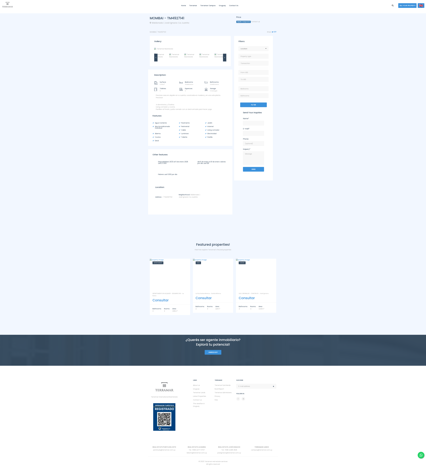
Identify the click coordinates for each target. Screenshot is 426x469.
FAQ (216, 400)
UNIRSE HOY (213, 352)
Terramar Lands (199, 392)
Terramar (193, 5)
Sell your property (407, 5)
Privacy (217, 396)
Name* (246, 118)
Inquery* (246, 149)
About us (196, 385)
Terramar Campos (208, 5)
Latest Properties (199, 396)
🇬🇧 (421, 5)
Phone (245, 139)
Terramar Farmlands (223, 385)
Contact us (233, 5)
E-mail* (246, 129)
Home (183, 5)
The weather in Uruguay (199, 404)
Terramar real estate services (216, 461)
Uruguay (222, 5)
